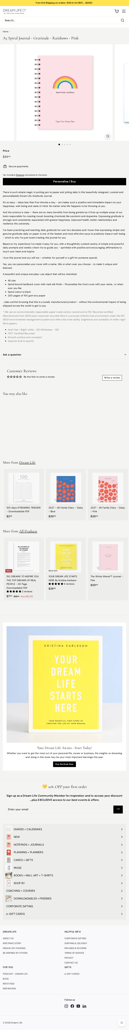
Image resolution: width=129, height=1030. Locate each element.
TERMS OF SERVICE (74, 952)
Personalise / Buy (64, 181)
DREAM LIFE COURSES (14, 948)
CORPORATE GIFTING (75, 938)
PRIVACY (68, 957)
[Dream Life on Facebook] (72, 1006)
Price (6, 150)
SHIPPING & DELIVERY (75, 943)
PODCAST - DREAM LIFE (15, 973)
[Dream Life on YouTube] (78, 1006)
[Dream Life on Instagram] (66, 1006)
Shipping (20, 175)
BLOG (6, 978)
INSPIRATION (9, 988)
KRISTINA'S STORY (12, 943)
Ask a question (12, 354)
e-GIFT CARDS (71, 973)
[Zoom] (108, 136)
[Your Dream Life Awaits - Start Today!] (64, 684)
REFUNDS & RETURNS (75, 948)
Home (6, 31)
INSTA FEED (8, 983)
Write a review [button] (112, 377)
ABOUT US (8, 938)
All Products (28, 531)
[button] (14, 591)
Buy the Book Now (64, 764)
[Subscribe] (118, 809)
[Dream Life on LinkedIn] (84, 1006)
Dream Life (27, 462)
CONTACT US (71, 962)
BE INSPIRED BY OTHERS (15, 952)
